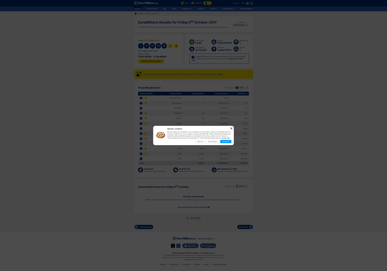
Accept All (225, 141)
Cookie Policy (226, 138)
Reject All (200, 141)
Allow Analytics (212, 141)
